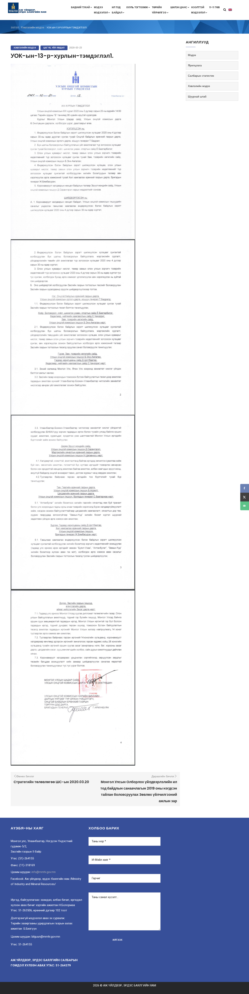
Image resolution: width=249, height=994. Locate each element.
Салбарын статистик (201, 76)
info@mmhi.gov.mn (44, 872)
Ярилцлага (195, 65)
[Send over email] (244, 505)
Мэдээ (192, 55)
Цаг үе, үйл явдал (54, 47)
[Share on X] (244, 497)
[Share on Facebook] (244, 488)
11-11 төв (214, 7)
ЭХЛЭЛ (15, 27)
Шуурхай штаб (197, 96)
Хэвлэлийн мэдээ (32, 27)
